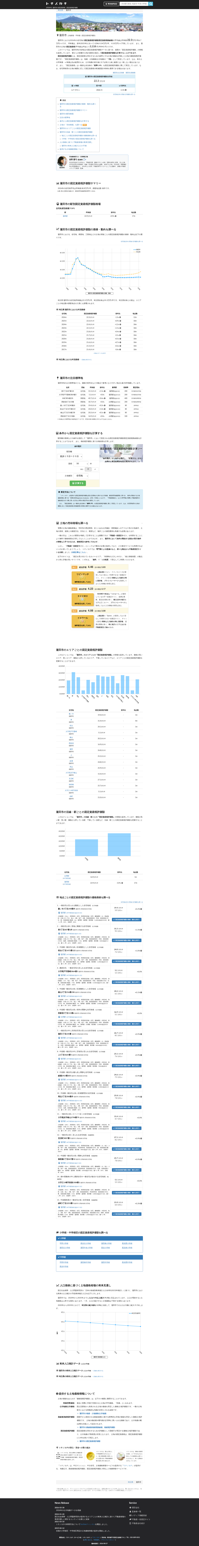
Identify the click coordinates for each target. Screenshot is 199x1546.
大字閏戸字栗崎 (71, 731)
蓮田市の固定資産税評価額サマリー (73, 110)
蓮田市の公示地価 (118, 72)
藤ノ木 (71, 714)
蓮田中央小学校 (86, 1248)
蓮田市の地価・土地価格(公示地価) (92, 1413)
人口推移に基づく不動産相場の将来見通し (76, 142)
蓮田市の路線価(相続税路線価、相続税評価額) (97, 1427)
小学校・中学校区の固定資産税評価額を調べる (78, 139)
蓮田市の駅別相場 (66, 114)
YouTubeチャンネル (87, 1524)
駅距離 (69, 452)
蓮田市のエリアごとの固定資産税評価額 (75, 128)
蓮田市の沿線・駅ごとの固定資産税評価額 (76, 132)
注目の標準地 (65, 117)
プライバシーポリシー (108, 1540)
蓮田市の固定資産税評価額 (89, 1441)
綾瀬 (71, 761)
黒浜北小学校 (85, 1243)
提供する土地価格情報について (72, 149)
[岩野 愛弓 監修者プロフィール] (84, 159)
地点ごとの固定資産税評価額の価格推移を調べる (79, 135)
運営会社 (135, 1508)
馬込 (71, 767)
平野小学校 (64, 1243)
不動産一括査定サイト (141, 1519)
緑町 (71, 796)
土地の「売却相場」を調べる (71, 125)
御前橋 (71, 784)
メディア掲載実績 (139, 1515)
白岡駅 (66, 876)
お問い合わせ (88, 1540)
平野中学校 (64, 1262)
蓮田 (71, 749)
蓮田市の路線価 (130, 72)
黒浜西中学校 (127, 1262)
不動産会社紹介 (138, 1523)
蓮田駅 (65, 216)
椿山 (71, 737)
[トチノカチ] (56, 4)
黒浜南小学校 (127, 1248)
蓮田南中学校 (85, 1262)
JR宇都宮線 (66, 878)
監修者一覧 (136, 1511)
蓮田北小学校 (65, 1248)
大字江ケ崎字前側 (71, 790)
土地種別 (68, 476)
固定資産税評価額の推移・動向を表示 (127, 919)
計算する (79, 483)
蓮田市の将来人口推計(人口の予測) (74, 146)
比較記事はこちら (78, 552)
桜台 (71, 725)
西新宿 (71, 743)
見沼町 (71, 779)
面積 (70, 464)
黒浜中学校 (64, 1266)
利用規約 (96, 1540)
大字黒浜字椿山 (71, 773)
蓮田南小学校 (106, 1243)
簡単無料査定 (112, 4)
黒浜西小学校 (127, 1243)
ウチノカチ (127, 1466)
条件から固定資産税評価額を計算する (74, 121)
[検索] (150, 4)
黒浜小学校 (105, 1248)
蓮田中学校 (105, 1262)
